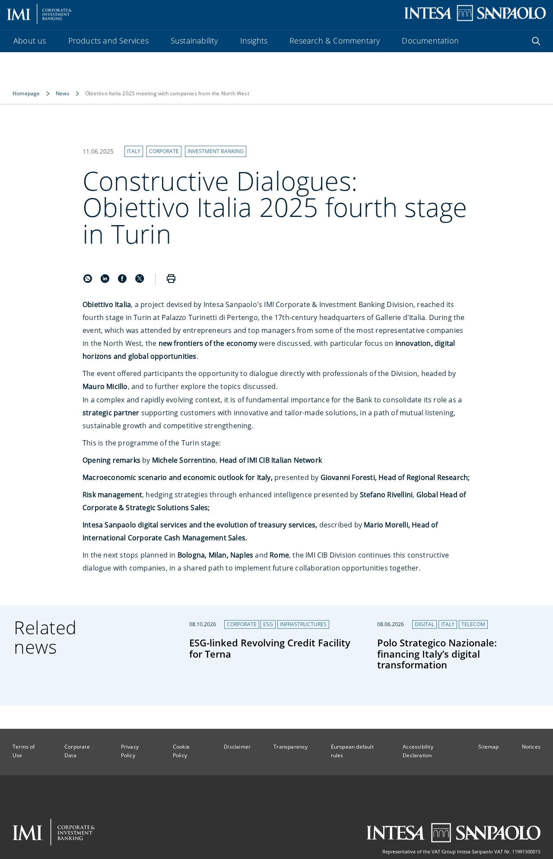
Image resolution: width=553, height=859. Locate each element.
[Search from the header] (536, 41)
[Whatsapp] (89, 280)
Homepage (26, 93)
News (63, 93)
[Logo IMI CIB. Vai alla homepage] (39, 13)
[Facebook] (123, 280)
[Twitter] (139, 280)
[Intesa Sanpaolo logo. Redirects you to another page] (475, 13)
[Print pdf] (171, 279)
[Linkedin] (106, 280)
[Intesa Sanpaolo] (453, 832)
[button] (133, 151)
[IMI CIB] (54, 832)
